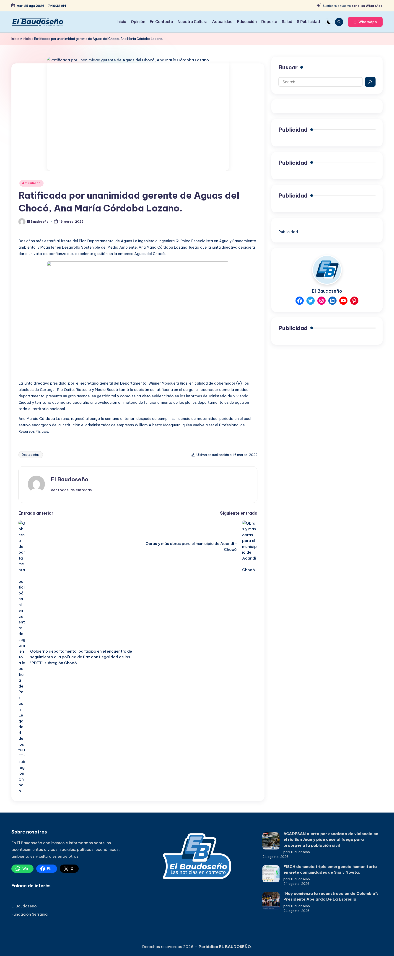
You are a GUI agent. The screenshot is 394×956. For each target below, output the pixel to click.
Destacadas (30, 454)
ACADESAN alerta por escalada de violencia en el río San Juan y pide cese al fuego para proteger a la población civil (330, 839)
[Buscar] (370, 82)
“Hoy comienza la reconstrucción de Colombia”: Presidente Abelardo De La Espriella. (330, 896)
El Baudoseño (69, 479)
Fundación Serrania (29, 914)
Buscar (288, 67)
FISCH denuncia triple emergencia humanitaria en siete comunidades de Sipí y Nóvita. (330, 869)
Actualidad (31, 183)
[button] (365, 22)
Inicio (15, 39)
